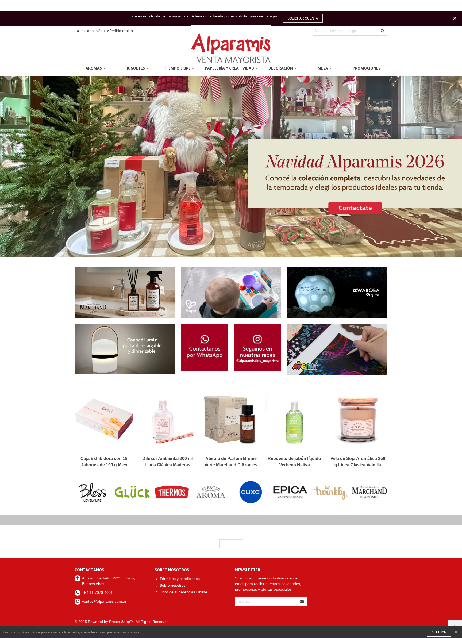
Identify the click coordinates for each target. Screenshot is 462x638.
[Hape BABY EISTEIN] (231, 292)
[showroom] (125, 349)
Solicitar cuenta (302, 18)
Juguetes (135, 68)
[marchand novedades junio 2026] (125, 292)
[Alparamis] (231, 49)
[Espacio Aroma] (211, 492)
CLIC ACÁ (231, 543)
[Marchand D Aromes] (369, 492)
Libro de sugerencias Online (183, 592)
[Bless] (93, 492)
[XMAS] (231, 166)
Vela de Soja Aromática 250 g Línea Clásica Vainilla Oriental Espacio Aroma (357, 465)
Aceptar (439, 632)
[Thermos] (172, 492)
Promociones (366, 68)
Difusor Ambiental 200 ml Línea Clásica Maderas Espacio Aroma (167, 465)
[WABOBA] (337, 292)
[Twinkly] (330, 492)
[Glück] (132, 492)
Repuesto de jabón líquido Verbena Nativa (294, 461)
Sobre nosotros (173, 585)
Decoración (280, 68)
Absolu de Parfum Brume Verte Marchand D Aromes (231, 461)
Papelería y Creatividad (229, 68)
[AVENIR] (337, 349)
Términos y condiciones (180, 578)
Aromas (94, 68)
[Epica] (290, 492)
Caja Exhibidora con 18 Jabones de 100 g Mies (104, 461)
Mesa (323, 68)
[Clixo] (251, 492)
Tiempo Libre (178, 68)
